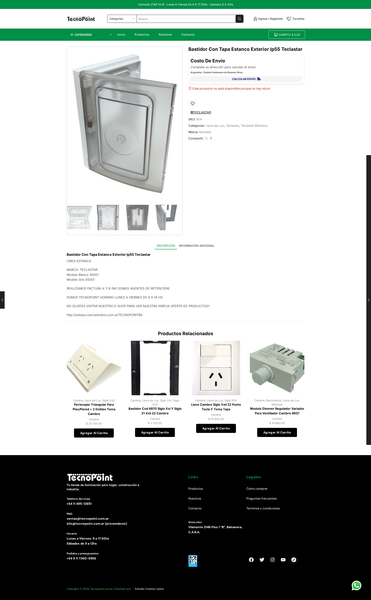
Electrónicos (273, 400)
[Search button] (239, 19)
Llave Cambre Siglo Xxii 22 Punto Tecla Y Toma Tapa (216, 407)
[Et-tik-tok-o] (294, 560)
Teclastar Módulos (254, 125)
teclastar (205, 132)
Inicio (121, 34)
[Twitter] (206, 138)
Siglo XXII (108, 400)
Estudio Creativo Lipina (149, 589)
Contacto (188, 34)
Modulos (277, 404)
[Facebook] (210, 138)
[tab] (166, 245)
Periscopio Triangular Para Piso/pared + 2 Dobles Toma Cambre (94, 409)
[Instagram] (272, 560)
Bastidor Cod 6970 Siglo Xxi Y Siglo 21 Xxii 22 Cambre (155, 411)
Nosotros (165, 34)
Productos (142, 34)
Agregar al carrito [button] (114, 378)
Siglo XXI (166, 400)
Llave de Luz (215, 125)
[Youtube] (283, 560)
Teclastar (232, 125)
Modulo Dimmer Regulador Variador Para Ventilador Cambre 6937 (277, 411)
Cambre (78, 400)
